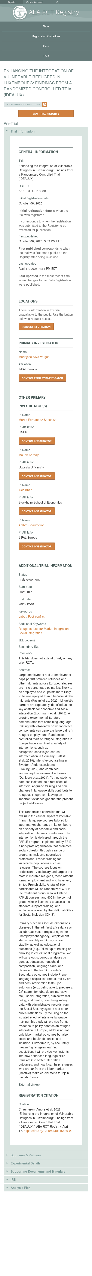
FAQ (46, 56)
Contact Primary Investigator (42, 378)
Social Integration (30, 633)
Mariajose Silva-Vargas (34, 357)
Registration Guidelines (46, 36)
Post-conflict (36, 616)
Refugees (25, 628)
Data (46, 46)
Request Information (36, 326)
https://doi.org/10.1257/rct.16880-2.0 (48, 1130)
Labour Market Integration (51, 628)
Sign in (11, 2)
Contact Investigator (37, 441)
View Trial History (45, 113)
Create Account (34, 2)
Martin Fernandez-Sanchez (37, 419)
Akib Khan (25, 490)
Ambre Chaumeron (32, 525)
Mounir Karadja (29, 455)
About (46, 26)
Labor (22, 616)
